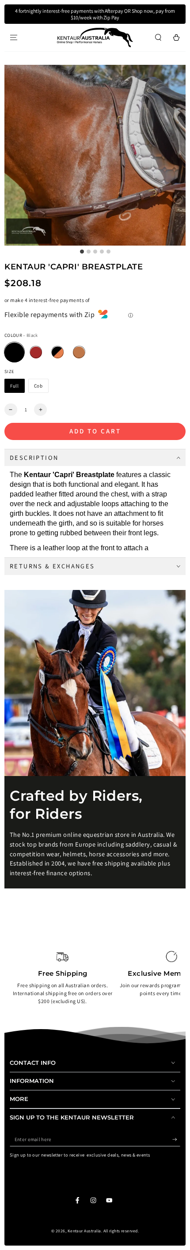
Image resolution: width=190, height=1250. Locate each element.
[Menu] (13, 37)
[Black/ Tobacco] (58, 352)
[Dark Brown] (36, 352)
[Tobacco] (79, 352)
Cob (38, 386)
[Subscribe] (176, 1139)
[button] (158, 37)
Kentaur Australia (84, 1231)
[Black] (14, 352)
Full (14, 386)
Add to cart (95, 431)
